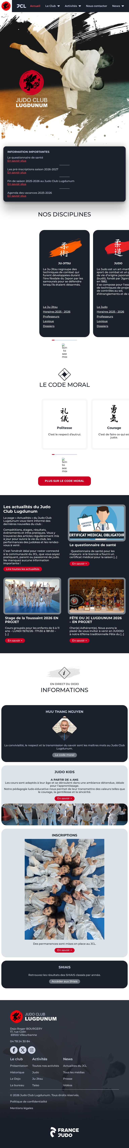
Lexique (48, 321)
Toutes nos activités (45, 1065)
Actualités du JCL (75, 1065)
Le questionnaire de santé (93, 545)
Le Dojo (15, 1078)
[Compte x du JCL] (23, 1050)
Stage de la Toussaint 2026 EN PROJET (31, 620)
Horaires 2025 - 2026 (56, 311)
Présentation (19, 1065)
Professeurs (51, 316)
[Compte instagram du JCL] (31, 1050)
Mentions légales (21, 1108)
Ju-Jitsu (37, 1078)
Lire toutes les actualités (22, 569)
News (116, 6)
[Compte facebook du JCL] (14, 1050)
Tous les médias (73, 1072)
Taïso (35, 1085)
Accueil (35, 6)
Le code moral (64, 754)
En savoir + (79, 563)
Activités (71, 6)
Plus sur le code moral (64, 481)
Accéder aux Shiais (64, 981)
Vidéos (67, 1085)
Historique (17, 1072)
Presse (67, 1078)
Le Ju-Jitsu (50, 307)
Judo (35, 1072)
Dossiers (48, 326)
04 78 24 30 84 (20, 1041)
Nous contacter (96, 6)
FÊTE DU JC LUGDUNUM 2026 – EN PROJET (96, 620)
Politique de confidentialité (28, 1101)
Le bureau (17, 1085)
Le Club (50, 6)
